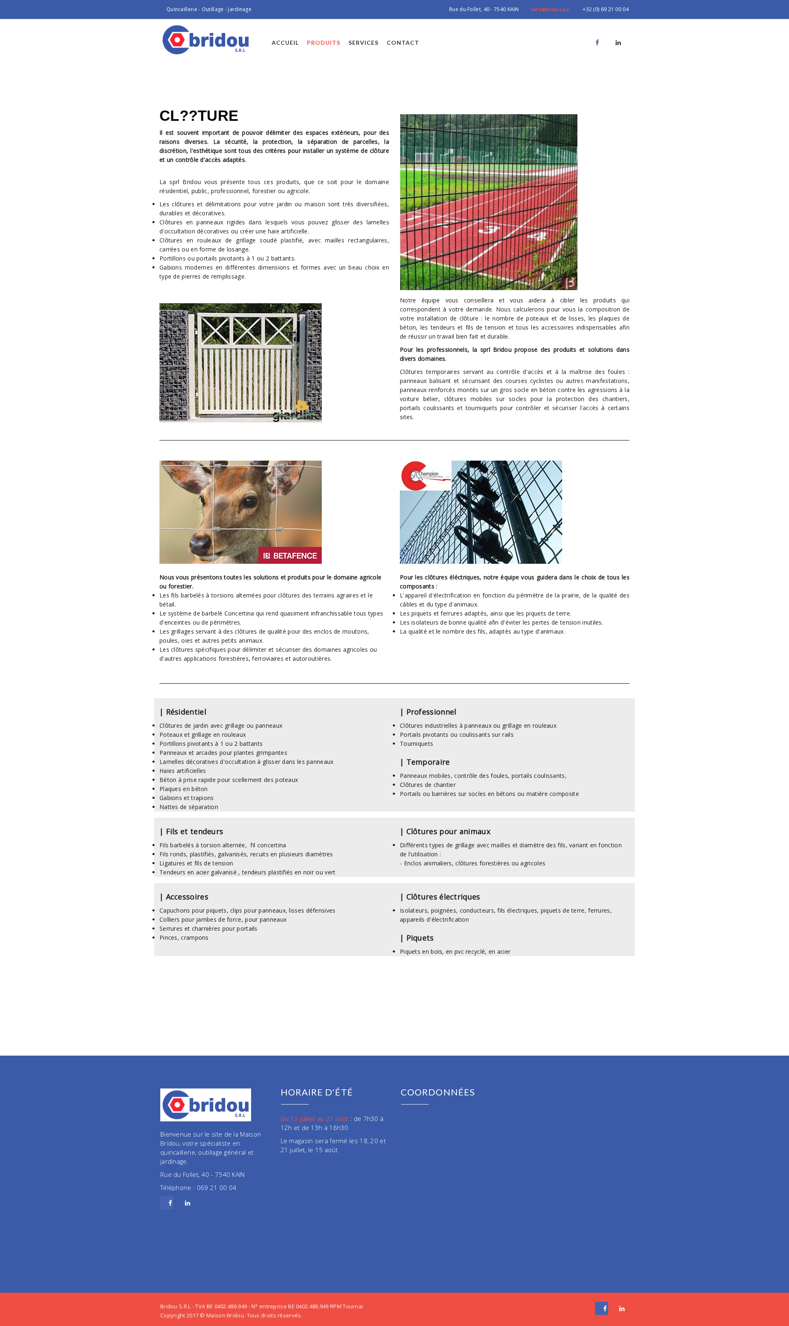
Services (363, 42)
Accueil (285, 42)
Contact (403, 42)
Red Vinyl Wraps (73, 1059)
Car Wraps (261, 1059)
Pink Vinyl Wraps (122, 1059)
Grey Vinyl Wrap (221, 1059)
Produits (323, 42)
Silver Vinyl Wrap (172, 1059)
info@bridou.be (550, 9)
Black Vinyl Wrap (24, 1059)
